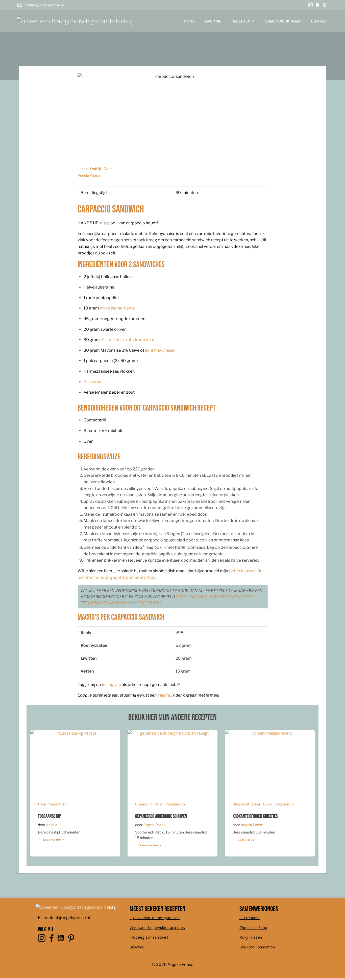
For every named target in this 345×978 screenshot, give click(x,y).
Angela (51, 825)
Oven (108, 168)
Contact (319, 21)
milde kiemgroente (117, 308)
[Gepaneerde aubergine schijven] (172, 761)
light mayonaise (159, 350)
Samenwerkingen (283, 21)
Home (189, 21)
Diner (42, 804)
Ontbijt (95, 168)
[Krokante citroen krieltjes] (270, 761)
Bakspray (92, 381)
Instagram (111, 684)
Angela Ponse (89, 175)
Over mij (213, 21)
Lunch (83, 168)
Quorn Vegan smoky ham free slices (123, 603)
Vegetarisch (58, 804)
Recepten (241, 21)
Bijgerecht (143, 804)
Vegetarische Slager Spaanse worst (214, 596)
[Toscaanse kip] (75, 761)
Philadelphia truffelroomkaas (128, 339)
